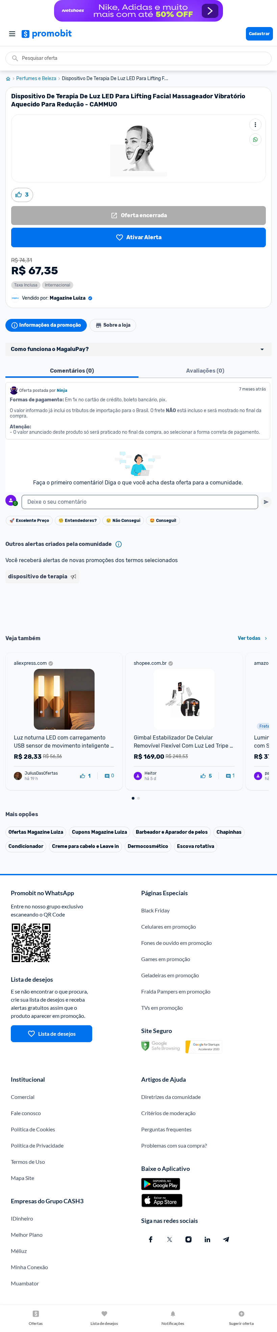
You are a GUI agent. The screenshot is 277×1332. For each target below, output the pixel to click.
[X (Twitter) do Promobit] (169, 1239)
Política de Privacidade (37, 1145)
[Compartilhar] (255, 139)
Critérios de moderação (168, 1113)
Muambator (25, 1283)
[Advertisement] (138, 607)
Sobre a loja (116, 325)
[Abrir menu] (12, 34)
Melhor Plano (27, 1234)
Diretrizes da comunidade (171, 1097)
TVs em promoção (162, 1007)
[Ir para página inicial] (10, 78)
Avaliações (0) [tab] (205, 371)
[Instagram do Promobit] (188, 1239)
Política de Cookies (33, 1129)
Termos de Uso (28, 1161)
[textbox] (139, 502)
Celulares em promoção (168, 926)
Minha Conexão (29, 1267)
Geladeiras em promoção (170, 975)
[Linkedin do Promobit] (207, 1239)
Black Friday (155, 910)
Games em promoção (165, 959)
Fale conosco (26, 1113)
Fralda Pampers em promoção (175, 991)
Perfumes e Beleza (36, 78)
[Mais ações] (255, 125)
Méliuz (19, 1251)
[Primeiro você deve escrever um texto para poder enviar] (266, 502)
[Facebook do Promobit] (150, 1239)
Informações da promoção (50, 325)
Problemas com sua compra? (174, 1145)
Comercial (22, 1097)
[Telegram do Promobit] (226, 1239)
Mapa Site (22, 1178)
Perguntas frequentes (166, 1129)
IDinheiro (22, 1218)
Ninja (62, 390)
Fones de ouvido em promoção (176, 942)
